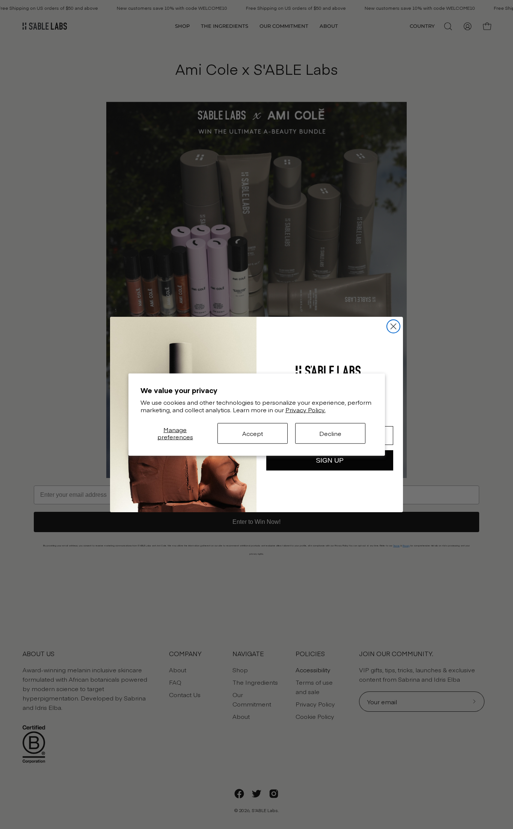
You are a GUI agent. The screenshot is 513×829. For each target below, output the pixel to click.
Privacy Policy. (305, 409)
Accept (252, 433)
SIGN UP (330, 460)
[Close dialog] (393, 326)
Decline (330, 433)
